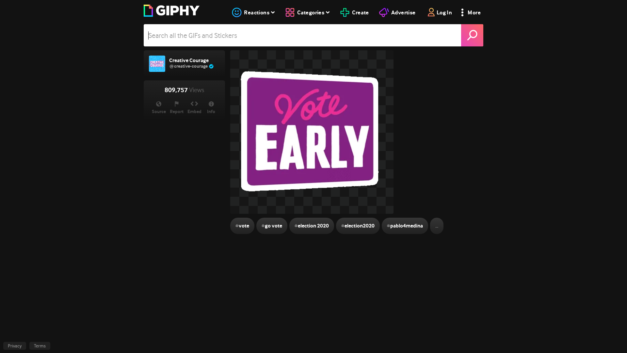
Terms (40, 345)
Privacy (15, 345)
